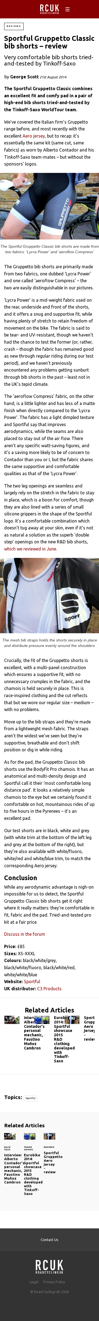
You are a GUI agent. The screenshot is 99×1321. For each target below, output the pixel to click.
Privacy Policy (54, 1282)
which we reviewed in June (30, 548)
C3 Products (49, 988)
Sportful (32, 981)
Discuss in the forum (24, 934)
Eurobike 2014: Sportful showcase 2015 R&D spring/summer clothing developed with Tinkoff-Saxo (49, 1041)
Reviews (14, 26)
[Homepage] (49, 1265)
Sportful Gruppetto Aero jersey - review (80, 1030)
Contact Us (49, 1240)
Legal (34, 1282)
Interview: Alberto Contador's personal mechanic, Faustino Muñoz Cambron (19, 1034)
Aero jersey (34, 135)
